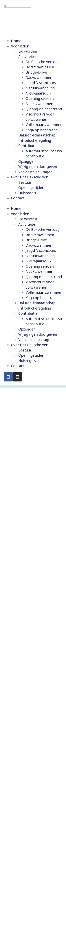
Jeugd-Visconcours (41, 82)
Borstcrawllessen (40, 67)
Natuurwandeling (40, 88)
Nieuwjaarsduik (38, 93)
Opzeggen (27, 161)
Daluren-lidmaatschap (36, 135)
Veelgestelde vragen (35, 172)
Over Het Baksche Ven (29, 177)
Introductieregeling (34, 140)
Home (16, 40)
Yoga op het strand (42, 130)
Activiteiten (27, 56)
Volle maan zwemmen (44, 124)
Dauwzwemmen (39, 77)
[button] (33, 203)
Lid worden (27, 51)
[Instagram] (17, 376)
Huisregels (27, 193)
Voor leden (20, 46)
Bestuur (24, 182)
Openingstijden (31, 187)
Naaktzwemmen (39, 103)
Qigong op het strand (44, 109)
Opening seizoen (40, 98)
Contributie (27, 145)
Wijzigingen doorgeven (37, 166)
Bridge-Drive (36, 72)
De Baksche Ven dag (43, 61)
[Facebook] (8, 376)
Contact (17, 198)
